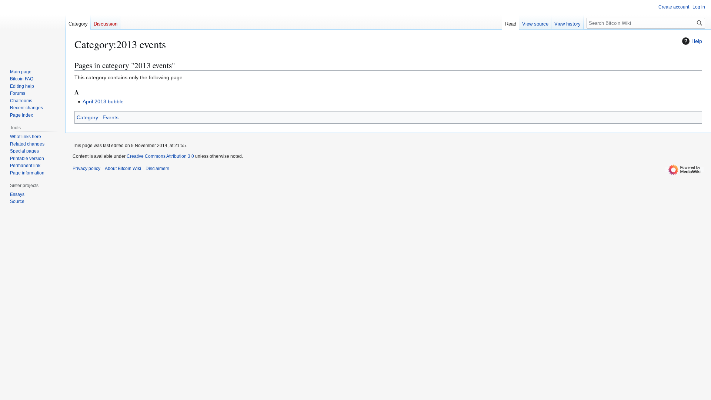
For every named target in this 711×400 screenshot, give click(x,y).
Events (110, 117)
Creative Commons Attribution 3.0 (160, 156)
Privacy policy (86, 168)
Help (696, 41)
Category (87, 117)
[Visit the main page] (32, 29)
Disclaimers (157, 168)
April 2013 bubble (103, 101)
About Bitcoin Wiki (123, 168)
